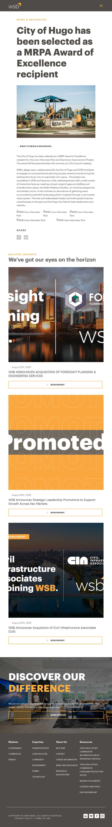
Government (15, 748)
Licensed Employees (90, 786)
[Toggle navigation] (101, 5)
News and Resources (67, 765)
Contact (60, 754)
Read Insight (58, 384)
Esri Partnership (88, 792)
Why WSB (60, 748)
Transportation (40, 748)
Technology (38, 777)
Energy (12, 759)
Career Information (66, 759)
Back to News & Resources (36, 146)
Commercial (14, 754)
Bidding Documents (90, 781)
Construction (39, 754)
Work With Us (58, 715)
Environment (39, 765)
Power (35, 771)
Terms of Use (43, 818)
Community (38, 759)
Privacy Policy (24, 818)
